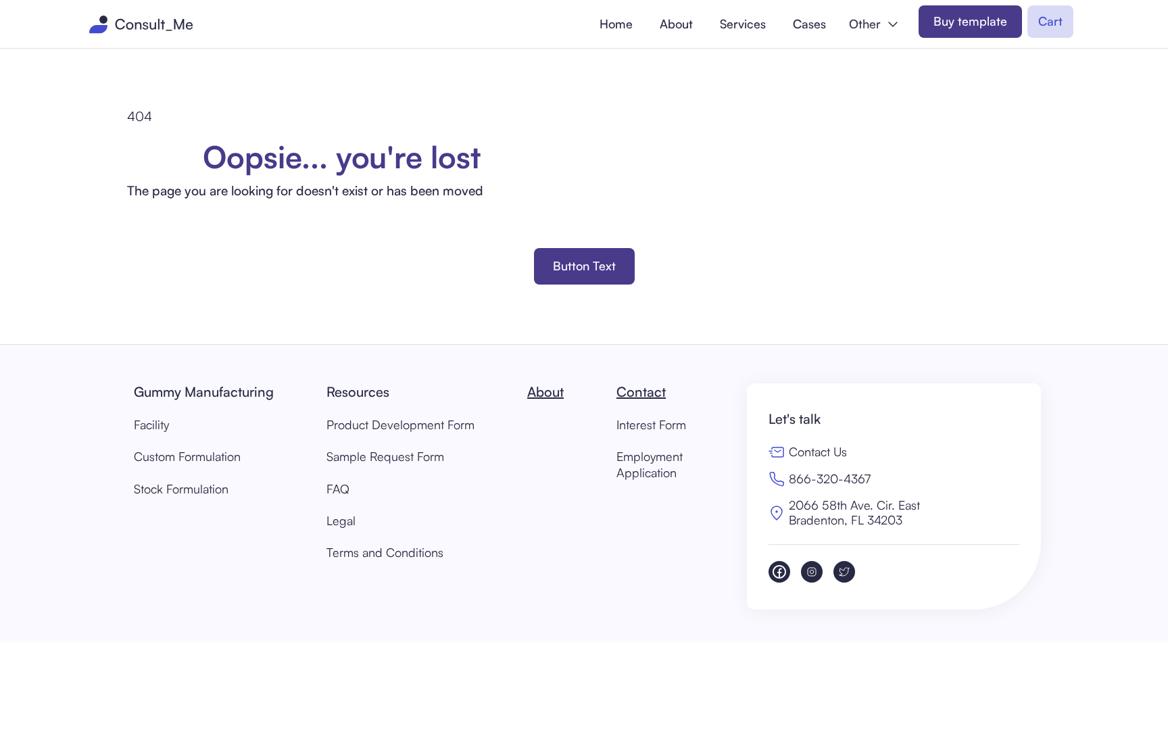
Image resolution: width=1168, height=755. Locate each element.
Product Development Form (400, 424)
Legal (341, 520)
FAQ (337, 488)
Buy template (970, 21)
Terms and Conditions (384, 552)
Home (616, 23)
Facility (151, 424)
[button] (874, 24)
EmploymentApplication (649, 464)
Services (743, 23)
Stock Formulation (181, 488)
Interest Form (651, 424)
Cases (809, 23)
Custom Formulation (187, 456)
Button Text (584, 265)
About (676, 23)
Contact (641, 391)
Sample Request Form (385, 456)
